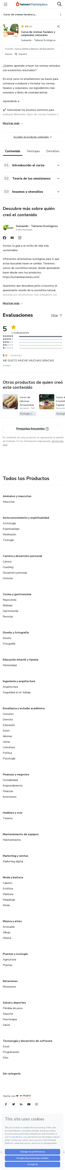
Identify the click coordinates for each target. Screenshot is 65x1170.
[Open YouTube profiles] (29, 1104)
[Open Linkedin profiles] (21, 1104)
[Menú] (5, 4)
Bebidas (8, 605)
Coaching (8, 567)
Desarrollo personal (15, 573)
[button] (29, 165)
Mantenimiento (12, 840)
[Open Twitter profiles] (13, 1104)
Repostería (9, 600)
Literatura (9, 747)
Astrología (9, 523)
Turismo (8, 818)
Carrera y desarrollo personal (22, 556)
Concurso (8, 714)
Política (7, 753)
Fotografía (9, 644)
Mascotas (9, 502)
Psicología (9, 758)
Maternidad (10, 665)
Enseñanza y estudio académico (24, 708)
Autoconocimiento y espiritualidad (26, 518)
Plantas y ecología (15, 954)
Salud (6, 1025)
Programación (11, 1052)
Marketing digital (13, 861)
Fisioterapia (10, 1019)
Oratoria (8, 578)
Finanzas (8, 791)
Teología (8, 540)
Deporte (8, 1014)
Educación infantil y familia (20, 660)
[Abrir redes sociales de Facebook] (4, 239)
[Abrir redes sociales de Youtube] (12, 239)
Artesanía (9, 927)
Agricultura (9, 959)
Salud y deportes (14, 1003)
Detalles (52, 151)
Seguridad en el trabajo (17, 692)
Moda (6, 905)
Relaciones (10, 981)
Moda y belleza (13, 877)
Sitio (5, 1058)
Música (7, 938)
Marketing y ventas (15, 856)
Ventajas (33, 151)
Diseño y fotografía (16, 632)
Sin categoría (11, 1074)
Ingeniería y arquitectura (19, 681)
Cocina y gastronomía (17, 594)
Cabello (7, 883)
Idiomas (7, 736)
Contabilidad (10, 780)
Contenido (12, 151)
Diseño (7, 638)
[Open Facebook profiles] (5, 1104)
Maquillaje (9, 900)
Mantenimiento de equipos (21, 834)
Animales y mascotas (17, 496)
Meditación (9, 534)
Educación (9, 725)
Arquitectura (10, 687)
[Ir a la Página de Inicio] (31, 4)
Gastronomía (10, 611)
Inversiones (9, 797)
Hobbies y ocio (12, 813)
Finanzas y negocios (16, 774)
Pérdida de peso (13, 1008)
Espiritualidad (11, 529)
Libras (6, 742)
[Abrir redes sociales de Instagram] (19, 239)
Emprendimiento (13, 786)
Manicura (8, 894)
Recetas (8, 616)
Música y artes (12, 921)
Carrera (7, 562)
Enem (6, 731)
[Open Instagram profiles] (36, 1104)
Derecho (8, 719)
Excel (6, 1046)
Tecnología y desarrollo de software (27, 1041)
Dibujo (6, 932)
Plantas (7, 965)
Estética (8, 889)
